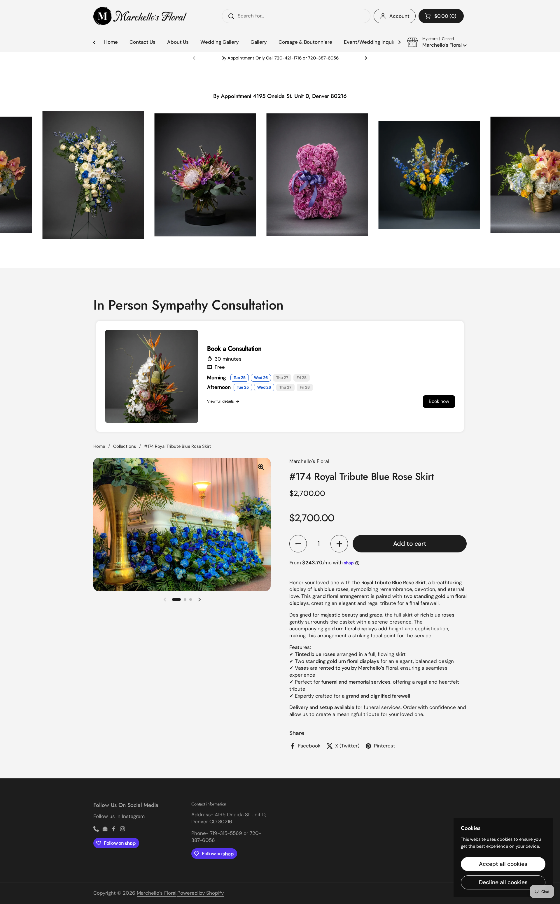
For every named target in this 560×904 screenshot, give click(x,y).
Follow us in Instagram (119, 816)
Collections (124, 446)
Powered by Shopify (200, 893)
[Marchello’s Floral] (140, 16)
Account (399, 16)
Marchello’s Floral (156, 893)
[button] (441, 16)
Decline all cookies (503, 882)
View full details (220, 401)
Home (99, 446)
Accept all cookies (503, 864)
